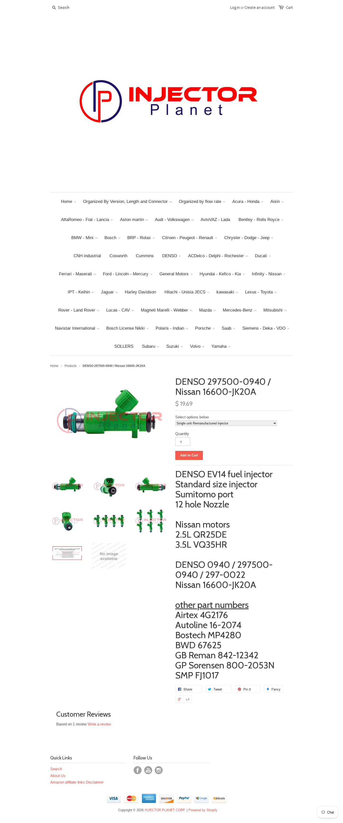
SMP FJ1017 (197, 675)
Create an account (260, 7)
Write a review (99, 724)
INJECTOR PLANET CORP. (165, 810)
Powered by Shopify (202, 810)
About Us (58, 775)
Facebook (138, 770)
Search (56, 769)
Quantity (182, 433)
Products (71, 366)
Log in (235, 7)
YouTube (148, 770)
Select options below (192, 417)
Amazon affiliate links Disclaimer (76, 782)
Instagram (159, 770)
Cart (289, 7)
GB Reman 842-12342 (216, 655)
